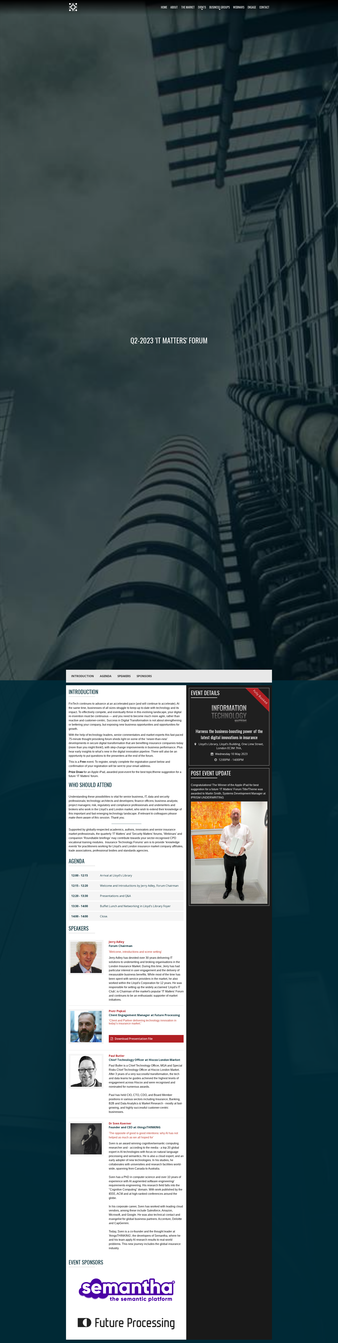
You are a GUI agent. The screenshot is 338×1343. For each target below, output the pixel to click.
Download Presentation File (134, 1039)
